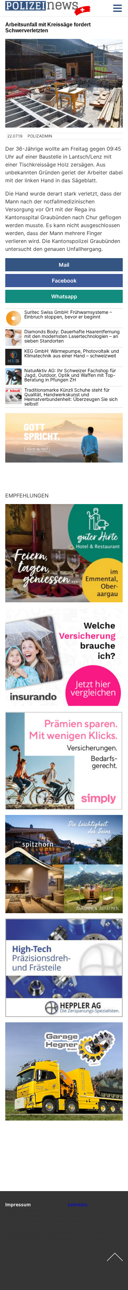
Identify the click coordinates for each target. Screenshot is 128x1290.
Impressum (18, 1204)
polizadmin (40, 136)
